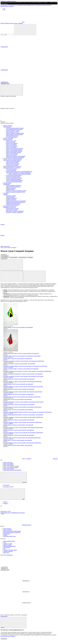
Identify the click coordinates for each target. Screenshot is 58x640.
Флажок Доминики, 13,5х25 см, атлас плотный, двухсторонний (18, 419)
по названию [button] (30, 257)
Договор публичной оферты (10, 550)
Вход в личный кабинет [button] (9, 541)
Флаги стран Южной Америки (10, 467)
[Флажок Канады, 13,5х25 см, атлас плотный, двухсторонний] (30, 407)
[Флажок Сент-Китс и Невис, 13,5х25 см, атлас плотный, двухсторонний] (30, 366)
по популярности (4, 255)
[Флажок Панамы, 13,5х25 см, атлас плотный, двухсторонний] (30, 381)
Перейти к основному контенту (8, 1)
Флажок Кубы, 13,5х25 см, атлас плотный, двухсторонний (17, 399)
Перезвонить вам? (5, 83)
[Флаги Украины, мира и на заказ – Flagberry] (8, 510)
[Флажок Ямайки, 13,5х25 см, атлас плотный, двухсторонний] (30, 314)
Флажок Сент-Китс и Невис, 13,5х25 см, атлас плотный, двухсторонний (20, 368)
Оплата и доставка (7, 5)
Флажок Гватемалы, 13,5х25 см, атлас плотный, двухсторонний (18, 435)
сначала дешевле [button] (13, 257)
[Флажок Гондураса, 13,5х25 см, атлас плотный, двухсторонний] (30, 427)
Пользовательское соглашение (8, 636)
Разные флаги (6, 184)
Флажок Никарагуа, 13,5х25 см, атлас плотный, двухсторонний (18, 389)
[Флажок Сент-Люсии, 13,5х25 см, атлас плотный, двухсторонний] (30, 361)
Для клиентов (35, 5)
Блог (40, 5)
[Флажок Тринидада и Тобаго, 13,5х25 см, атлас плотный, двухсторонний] (30, 340)
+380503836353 (4, 46)
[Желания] (29, 102)
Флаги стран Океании (8, 468)
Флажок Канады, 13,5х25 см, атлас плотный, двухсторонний (18, 409)
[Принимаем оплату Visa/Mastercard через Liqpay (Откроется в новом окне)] (13, 512)
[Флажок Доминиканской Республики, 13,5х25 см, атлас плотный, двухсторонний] (30, 412)
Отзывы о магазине (9, 6)
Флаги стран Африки (8, 463)
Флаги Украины (7, 126)
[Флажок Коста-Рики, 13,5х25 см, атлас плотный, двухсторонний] (30, 402)
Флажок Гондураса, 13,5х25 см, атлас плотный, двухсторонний (18, 430)
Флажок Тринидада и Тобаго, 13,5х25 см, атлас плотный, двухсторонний (21, 353)
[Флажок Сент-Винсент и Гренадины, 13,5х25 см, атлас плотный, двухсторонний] (30, 371)
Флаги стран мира (7, 139)
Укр (4, 8)
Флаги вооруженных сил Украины (11, 167)
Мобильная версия (26, 525)
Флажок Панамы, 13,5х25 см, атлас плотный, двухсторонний (18, 384)
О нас (2, 5)
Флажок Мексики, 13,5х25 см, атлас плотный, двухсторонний (18, 394)
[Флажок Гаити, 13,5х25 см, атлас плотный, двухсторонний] (30, 437)
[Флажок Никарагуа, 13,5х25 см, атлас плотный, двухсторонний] (30, 386)
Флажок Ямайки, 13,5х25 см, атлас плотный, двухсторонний (18, 327)
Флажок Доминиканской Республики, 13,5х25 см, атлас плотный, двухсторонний (23, 414)
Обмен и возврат (16, 5)
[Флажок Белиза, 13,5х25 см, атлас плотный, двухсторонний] (30, 442)
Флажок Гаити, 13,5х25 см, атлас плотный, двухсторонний (17, 440)
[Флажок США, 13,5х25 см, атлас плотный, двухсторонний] (30, 356)
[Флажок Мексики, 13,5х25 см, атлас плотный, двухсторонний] (30, 391)
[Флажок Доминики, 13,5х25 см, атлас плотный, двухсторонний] (30, 417)
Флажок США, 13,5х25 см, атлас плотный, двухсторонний (17, 358)
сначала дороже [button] (22, 257)
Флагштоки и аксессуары (9, 207)
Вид (23, 499)
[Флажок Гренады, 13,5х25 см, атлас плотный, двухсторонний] (30, 422)
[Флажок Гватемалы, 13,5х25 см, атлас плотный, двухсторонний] (30, 432)
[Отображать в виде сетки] (12, 276)
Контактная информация (26, 5)
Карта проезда (4, 616)
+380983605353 (4, 82)
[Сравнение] (12, 90)
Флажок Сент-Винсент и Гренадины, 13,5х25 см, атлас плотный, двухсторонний (22, 373)
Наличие (24, 482)
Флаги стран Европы (8, 464)
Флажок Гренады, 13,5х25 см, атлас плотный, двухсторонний (18, 424)
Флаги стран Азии (7, 462)
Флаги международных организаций (12, 470)
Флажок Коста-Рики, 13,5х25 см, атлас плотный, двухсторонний (19, 404)
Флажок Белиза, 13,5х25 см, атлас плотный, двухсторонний (17, 445)
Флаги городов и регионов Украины (12, 160)
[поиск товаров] (25, 29)
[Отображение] (12, 265)
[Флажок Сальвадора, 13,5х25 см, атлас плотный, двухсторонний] (30, 376)
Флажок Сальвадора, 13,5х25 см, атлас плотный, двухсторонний (19, 379)
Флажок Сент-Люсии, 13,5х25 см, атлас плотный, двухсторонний (19, 363)
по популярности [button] (4, 257)
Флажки (5, 194)
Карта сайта (6, 552)
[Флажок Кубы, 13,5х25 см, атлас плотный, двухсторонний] (30, 396)
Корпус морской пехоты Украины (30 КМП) (19, 174)
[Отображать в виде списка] (34, 276)
